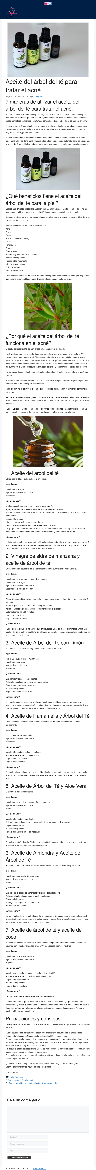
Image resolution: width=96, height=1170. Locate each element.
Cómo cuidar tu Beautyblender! (21, 1080)
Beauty (11, 1077)
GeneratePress (39, 1168)
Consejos (19, 1077)
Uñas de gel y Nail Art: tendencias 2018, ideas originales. (33, 1083)
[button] (8, 17)
